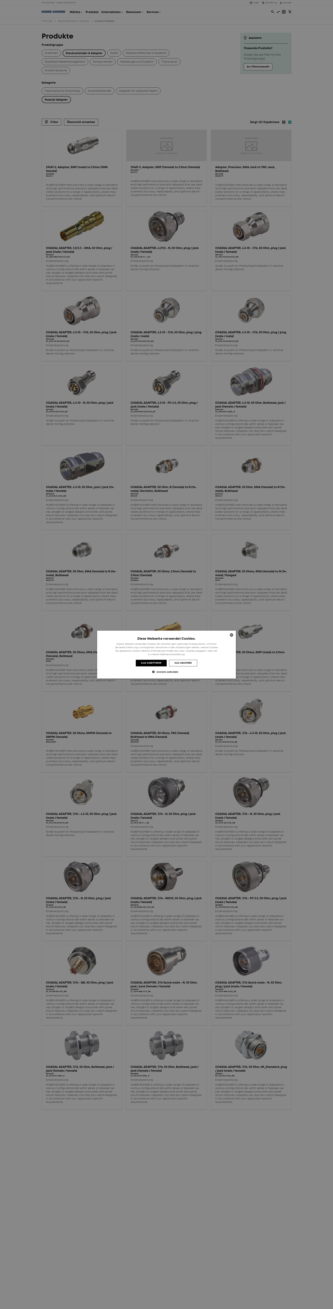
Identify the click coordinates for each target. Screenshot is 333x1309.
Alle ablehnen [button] (183, 662)
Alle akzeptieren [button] (151, 662)
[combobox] (231, 635)
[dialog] (166, 655)
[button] (166, 672)
